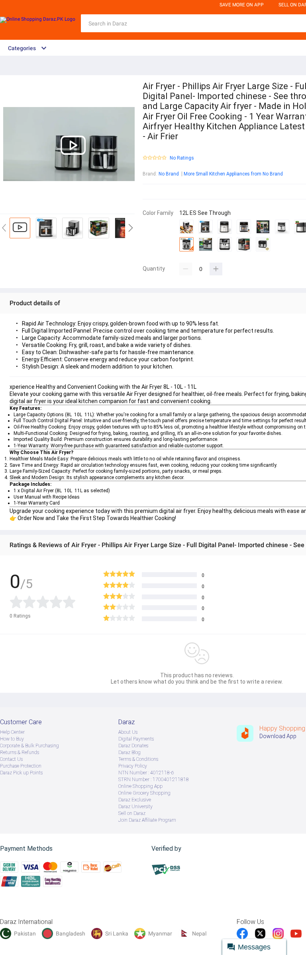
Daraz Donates (133, 745)
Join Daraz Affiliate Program (147, 820)
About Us (127, 732)
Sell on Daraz (131, 813)
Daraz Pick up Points (21, 773)
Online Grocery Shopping (144, 793)
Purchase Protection (20, 766)
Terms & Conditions (138, 759)
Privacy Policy (132, 766)
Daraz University (135, 806)
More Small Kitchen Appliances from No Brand (233, 174)
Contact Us (11, 759)
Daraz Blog (129, 752)
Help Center (12, 732)
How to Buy (12, 739)
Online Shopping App (140, 786)
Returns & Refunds (19, 752)
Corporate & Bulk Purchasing (29, 745)
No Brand (169, 174)
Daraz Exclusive (134, 800)
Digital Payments (136, 739)
